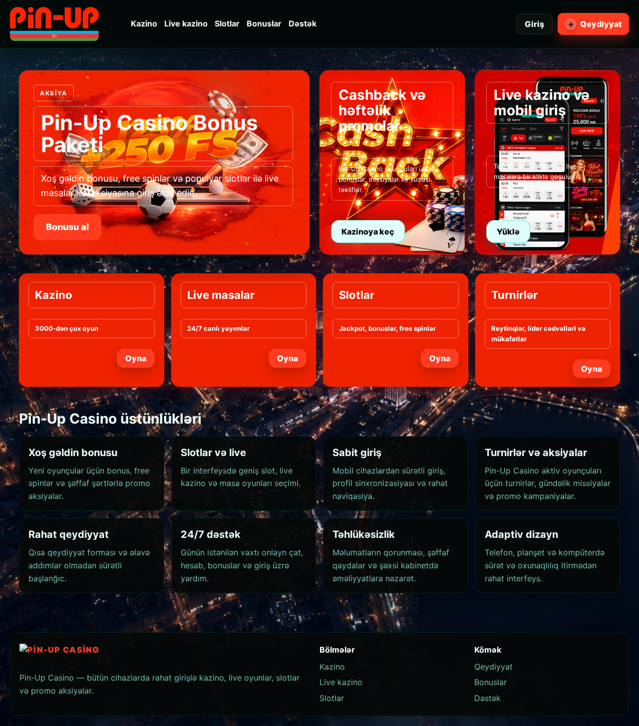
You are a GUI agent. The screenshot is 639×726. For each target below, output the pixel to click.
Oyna (135, 358)
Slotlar (227, 23)
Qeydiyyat (595, 24)
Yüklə (508, 232)
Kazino (144, 23)
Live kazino (186, 23)
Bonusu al (67, 227)
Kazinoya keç (367, 232)
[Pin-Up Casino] (54, 24)
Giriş (534, 24)
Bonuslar (264, 23)
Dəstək (303, 23)
